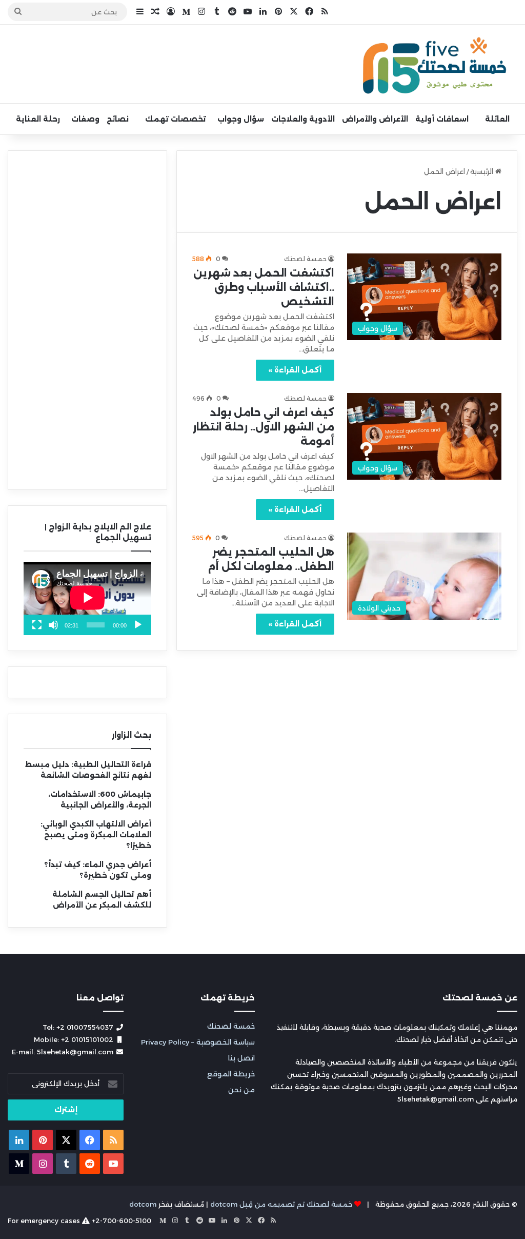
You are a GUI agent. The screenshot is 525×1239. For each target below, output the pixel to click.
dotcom (142, 1204)
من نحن (241, 1090)
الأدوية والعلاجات (303, 119)
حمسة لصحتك (305, 259)
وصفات (85, 119)
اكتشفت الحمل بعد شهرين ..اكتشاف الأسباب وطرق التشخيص (263, 287)
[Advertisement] (87, 320)
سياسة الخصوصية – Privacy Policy (198, 1042)
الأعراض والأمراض (375, 119)
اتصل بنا (241, 1058)
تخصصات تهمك (175, 119)
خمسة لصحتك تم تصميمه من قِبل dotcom (281, 1204)
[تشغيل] (138, 625)
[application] (87, 598)
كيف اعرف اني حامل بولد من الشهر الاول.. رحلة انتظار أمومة (263, 426)
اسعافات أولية (442, 119)
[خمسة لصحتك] (435, 64)
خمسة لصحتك (231, 1026)
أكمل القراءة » (295, 370)
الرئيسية (482, 171)
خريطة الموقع (231, 1074)
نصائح (118, 119)
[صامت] (53, 625)
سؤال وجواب (240, 119)
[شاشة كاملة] (37, 625)
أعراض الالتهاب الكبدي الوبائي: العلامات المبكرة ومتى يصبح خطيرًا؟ (96, 834)
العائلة (497, 119)
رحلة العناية (38, 119)
